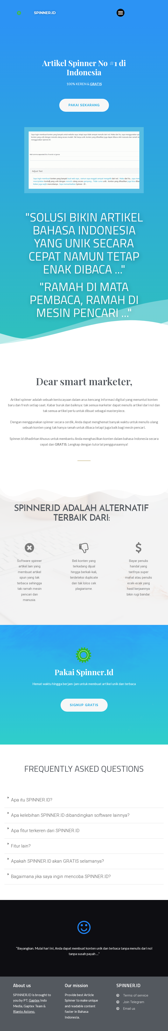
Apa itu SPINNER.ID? (31, 799)
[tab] (84, 800)
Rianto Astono (23, 1011)
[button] (120, 13)
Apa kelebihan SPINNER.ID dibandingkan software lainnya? (70, 815)
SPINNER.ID (45, 13)
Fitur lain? (21, 846)
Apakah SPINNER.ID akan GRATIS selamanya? (57, 861)
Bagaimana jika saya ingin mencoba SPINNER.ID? (61, 876)
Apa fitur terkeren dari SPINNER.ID (45, 830)
